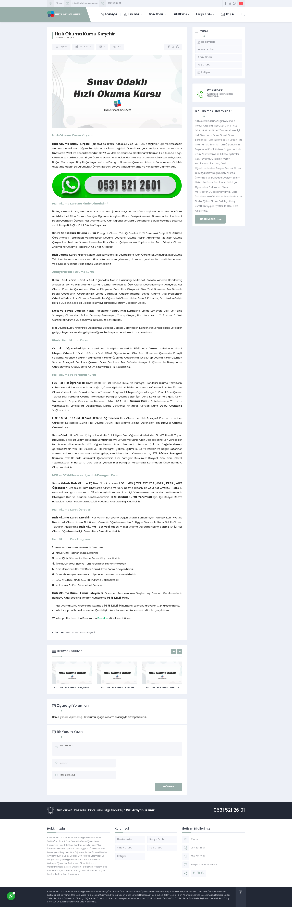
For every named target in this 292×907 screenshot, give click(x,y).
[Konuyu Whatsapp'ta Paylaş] (177, 46)
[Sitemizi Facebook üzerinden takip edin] (225, 3)
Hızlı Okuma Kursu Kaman (72, 687)
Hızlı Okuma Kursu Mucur (117, 687)
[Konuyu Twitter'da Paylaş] (173, 46)
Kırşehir (70, 38)
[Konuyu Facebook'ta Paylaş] (168, 46)
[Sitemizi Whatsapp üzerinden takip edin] (234, 3)
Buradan (103, 618)
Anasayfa (60, 38)
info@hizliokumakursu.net (85, 3)
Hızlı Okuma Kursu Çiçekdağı (162, 687)
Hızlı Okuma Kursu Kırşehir (81, 632)
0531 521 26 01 (114, 3)
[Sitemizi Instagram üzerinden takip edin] (230, 3)
